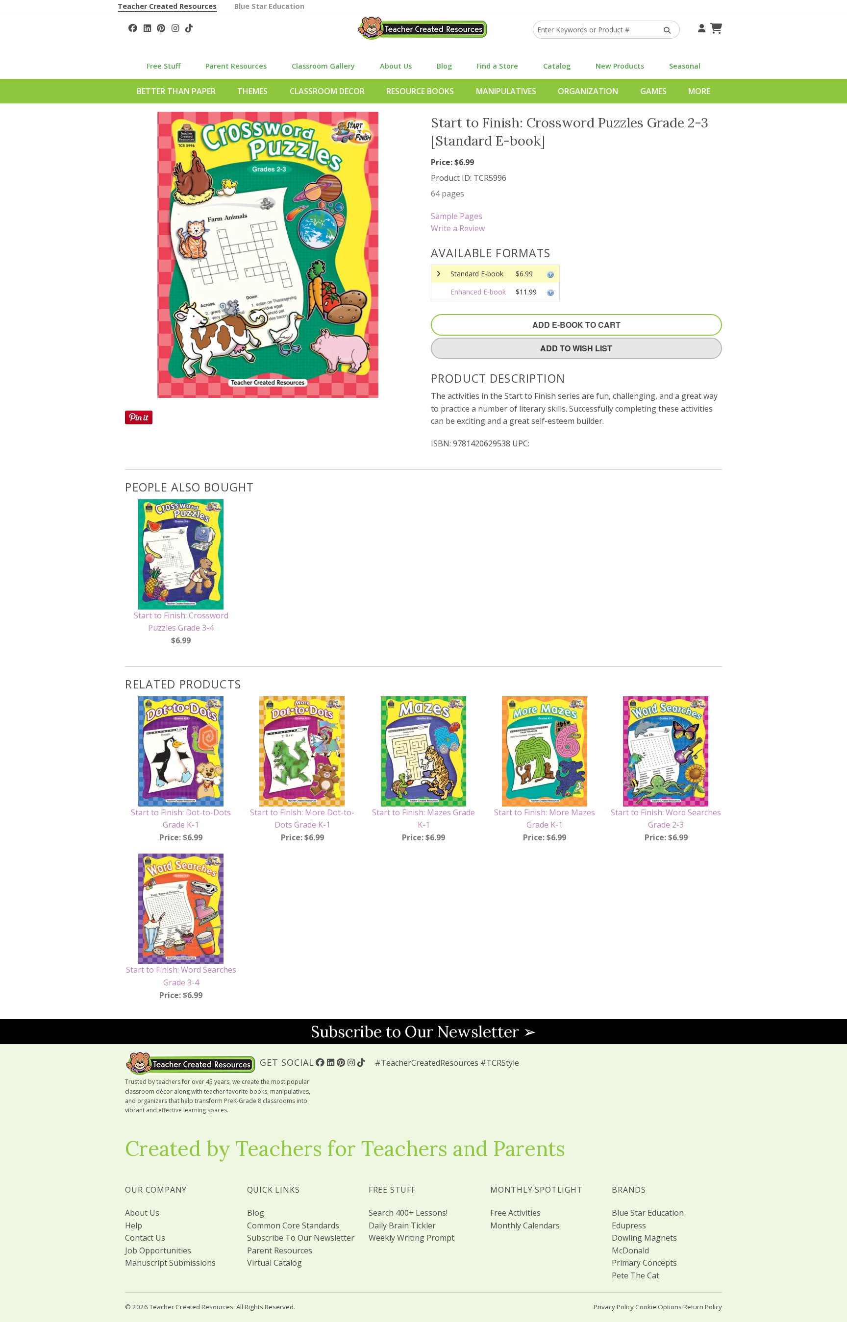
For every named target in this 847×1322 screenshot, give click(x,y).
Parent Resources (236, 66)
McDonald (630, 1250)
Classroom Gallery (323, 66)
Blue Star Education (269, 6)
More (699, 91)
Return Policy (702, 1306)
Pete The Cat (635, 1275)
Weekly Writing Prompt (411, 1237)
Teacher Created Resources (167, 6)
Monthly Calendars (525, 1225)
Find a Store (497, 66)
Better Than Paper (176, 91)
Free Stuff (163, 66)
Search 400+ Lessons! (408, 1212)
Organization (588, 91)
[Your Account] (700, 27)
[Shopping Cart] (714, 27)
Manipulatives (506, 91)
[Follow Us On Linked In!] (147, 27)
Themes (252, 91)
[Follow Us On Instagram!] (175, 27)
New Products (620, 66)
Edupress (629, 1225)
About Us (396, 66)
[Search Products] (664, 30)
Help (133, 1225)
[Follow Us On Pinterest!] (161, 27)
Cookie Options (658, 1306)
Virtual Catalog (274, 1262)
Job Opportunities (158, 1250)
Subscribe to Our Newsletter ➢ (423, 1032)
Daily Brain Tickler (402, 1225)
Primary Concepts (644, 1262)
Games (653, 91)
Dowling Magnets (644, 1237)
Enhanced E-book (478, 291)
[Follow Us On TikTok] (189, 27)
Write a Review (458, 228)
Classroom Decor (327, 91)
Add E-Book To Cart (576, 324)
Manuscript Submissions (170, 1262)
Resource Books (420, 91)
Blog (444, 66)
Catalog (557, 66)
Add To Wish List (576, 348)
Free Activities (515, 1212)
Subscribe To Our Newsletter (300, 1237)
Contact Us (145, 1237)
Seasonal (684, 66)
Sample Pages (456, 216)
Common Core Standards (293, 1225)
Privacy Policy (614, 1306)
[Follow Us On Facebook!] (132, 27)
